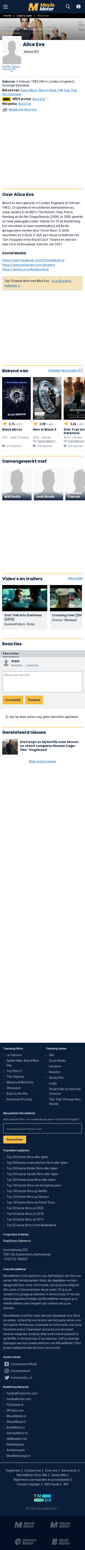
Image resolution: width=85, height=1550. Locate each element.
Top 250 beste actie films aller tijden (31, 1179)
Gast (15, 661)
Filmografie (33, 29)
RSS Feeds (51, 1484)
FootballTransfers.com (22, 1393)
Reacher (55, 1072)
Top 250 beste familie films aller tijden (33, 1174)
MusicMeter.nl (16, 1422)
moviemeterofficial (23, 1364)
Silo (51, 1055)
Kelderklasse (15, 1444)
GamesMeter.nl (17, 1433)
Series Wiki (58, 1475)
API (65, 1484)
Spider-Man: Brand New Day (23, 1063)
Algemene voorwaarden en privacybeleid (42, 1479)
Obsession (14, 1088)
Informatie (11, 29)
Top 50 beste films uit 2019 (25, 1219)
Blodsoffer (56, 1077)
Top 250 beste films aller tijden (27, 1157)
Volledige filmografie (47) (65, 370)
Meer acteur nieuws (42, 761)
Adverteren (69, 1470)
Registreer (13, 1470)
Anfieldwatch (16, 1450)
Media (52, 29)
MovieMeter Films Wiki (32, 1475)
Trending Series (56, 1048)
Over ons (51, 1470)
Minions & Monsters (20, 1082)
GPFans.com (15, 1410)
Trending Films (13, 1048)
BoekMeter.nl (16, 1427)
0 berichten (11, 653)
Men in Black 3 (49, 90)
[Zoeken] (68, 6)
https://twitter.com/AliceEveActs (25, 269)
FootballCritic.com (19, 1399)
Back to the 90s (17, 1093)
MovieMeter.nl (16, 1416)
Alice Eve (38, 99)
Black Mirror (29, 90)
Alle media (75, 578)
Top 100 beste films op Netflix (27, 1191)
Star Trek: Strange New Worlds (65, 1102)
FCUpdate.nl (15, 1404)
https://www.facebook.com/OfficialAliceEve (33, 260)
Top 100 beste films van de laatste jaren (34, 1185)
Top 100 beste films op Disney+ (28, 1196)
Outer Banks (57, 1060)
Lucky (53, 1083)
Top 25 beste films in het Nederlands (31, 1225)
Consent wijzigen (28, 1484)
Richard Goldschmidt (11, 67)
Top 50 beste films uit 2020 (25, 1208)
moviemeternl (20, 1371)
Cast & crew (24, 15)
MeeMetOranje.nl (18, 1456)
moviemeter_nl (21, 1377)
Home (7, 15)
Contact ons (32, 1470)
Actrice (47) (31, 51)
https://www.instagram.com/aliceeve (28, 265)
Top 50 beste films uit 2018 (25, 1214)
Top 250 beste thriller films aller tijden (32, 1168)
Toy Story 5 (14, 1071)
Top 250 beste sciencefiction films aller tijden (37, 1162)
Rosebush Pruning (19, 1099)
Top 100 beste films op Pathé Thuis (31, 1202)
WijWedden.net (17, 1439)
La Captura (14, 1055)
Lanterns (55, 1066)
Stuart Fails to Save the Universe (65, 1091)
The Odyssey (15, 1076)
